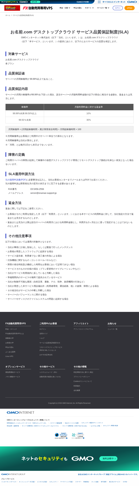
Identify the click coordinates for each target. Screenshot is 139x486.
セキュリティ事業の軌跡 (110, 425)
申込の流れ (78, 8)
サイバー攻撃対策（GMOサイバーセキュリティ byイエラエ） (41, 426)
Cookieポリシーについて (83, 381)
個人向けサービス (114, 481)
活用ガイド (44, 334)
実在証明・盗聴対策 (13, 426)
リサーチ (78, 481)
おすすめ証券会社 (46, 355)
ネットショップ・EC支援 (26, 481)
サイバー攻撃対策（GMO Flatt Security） (75, 426)
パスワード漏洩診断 (56, 423)
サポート (88, 8)
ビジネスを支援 (42, 481)
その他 (125, 481)
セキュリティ (53, 481)
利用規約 (77, 386)
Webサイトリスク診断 (72, 423)
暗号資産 (103, 481)
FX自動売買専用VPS (15, 323)
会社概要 (77, 390)
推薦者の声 (9, 338)
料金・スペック (11, 329)
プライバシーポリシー (82, 377)
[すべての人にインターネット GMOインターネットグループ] (120, 2)
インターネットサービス (8, 481)
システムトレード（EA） (49, 372)
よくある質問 (10, 352)
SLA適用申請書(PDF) (15, 180)
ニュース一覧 (112, 329)
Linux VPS (9, 356)
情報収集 (86, 481)
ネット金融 (94, 481)
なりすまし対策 (95, 426)
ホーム (7, 15)
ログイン (118, 8)
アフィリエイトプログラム (83, 329)
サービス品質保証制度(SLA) (23, 15)
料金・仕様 (64, 8)
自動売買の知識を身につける (50, 377)
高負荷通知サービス (12, 372)
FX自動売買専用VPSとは (14, 334)
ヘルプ (42, 338)
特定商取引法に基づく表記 (83, 372)
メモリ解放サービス (12, 377)
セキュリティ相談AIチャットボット (92, 422)
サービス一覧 (102, 8)
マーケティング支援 (66, 481)
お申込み (129, 8)
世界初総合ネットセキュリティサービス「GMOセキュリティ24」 (27, 423)
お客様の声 (9, 343)
